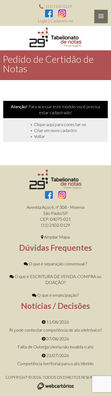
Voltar (39, 136)
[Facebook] (49, 14)
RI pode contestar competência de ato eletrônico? (55, 329)
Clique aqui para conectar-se (60, 124)
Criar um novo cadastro (55, 130)
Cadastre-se (61, 20)
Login (43, 20)
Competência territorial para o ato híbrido (55, 363)
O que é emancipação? (57, 295)
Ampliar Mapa (56, 236)
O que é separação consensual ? (57, 263)
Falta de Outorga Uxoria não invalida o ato (55, 346)
